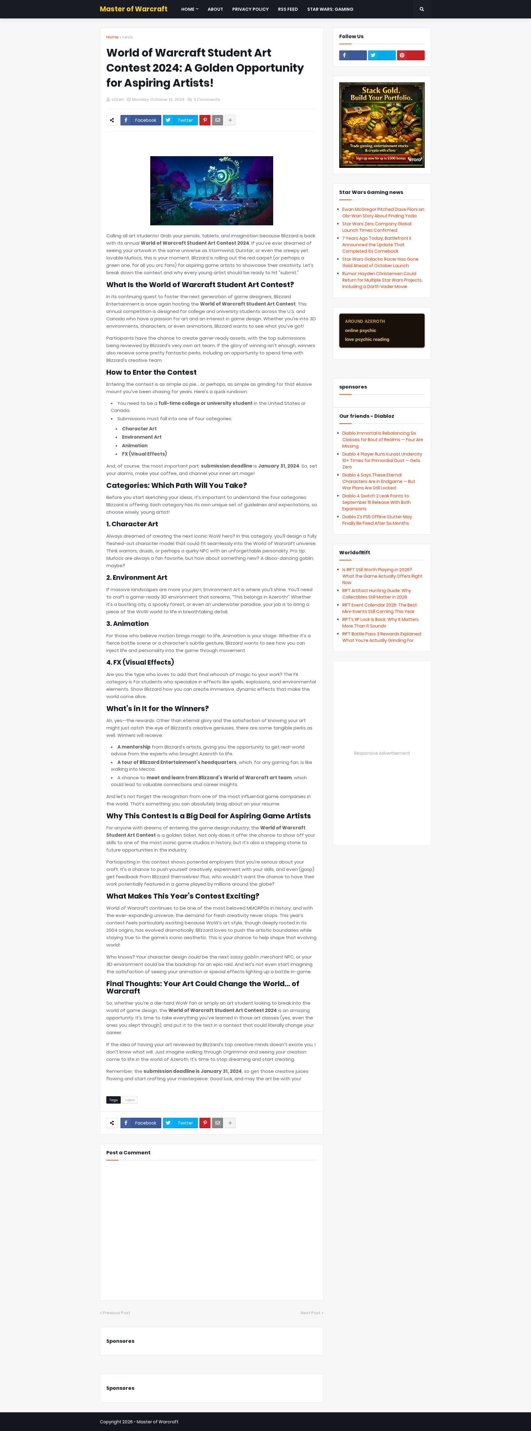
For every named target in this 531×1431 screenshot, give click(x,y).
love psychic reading (367, 339)
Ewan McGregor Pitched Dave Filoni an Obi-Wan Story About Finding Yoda (383, 212)
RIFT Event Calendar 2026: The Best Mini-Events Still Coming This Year (379, 608)
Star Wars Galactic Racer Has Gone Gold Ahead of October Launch (380, 262)
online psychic (360, 330)
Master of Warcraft (133, 9)
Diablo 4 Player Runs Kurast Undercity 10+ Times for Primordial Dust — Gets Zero (382, 460)
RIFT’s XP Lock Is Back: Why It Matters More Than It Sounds (380, 622)
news (127, 37)
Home (112, 37)
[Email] (217, 120)
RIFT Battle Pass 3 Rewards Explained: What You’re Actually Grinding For (382, 637)
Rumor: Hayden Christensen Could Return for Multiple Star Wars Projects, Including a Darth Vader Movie (382, 280)
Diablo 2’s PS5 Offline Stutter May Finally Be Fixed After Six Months (377, 520)
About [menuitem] (215, 9)
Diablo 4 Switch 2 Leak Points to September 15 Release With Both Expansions (376, 502)
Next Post (311, 1313)
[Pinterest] (204, 120)
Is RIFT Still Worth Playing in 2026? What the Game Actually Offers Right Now (382, 576)
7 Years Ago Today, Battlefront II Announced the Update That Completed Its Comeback (376, 244)
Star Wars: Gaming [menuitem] (330, 9)
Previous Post (116, 1313)
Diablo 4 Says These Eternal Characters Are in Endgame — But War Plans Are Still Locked (378, 481)
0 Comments (207, 99)
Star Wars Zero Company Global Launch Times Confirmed (376, 227)
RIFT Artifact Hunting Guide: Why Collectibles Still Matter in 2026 (376, 593)
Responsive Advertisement (382, 753)
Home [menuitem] (188, 9)
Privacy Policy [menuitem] (250, 9)
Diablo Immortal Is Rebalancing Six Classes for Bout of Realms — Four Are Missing (382, 439)
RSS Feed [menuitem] (288, 9)
